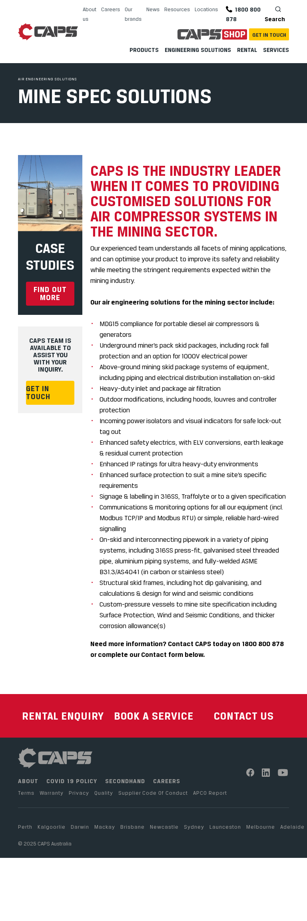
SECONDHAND (125, 781)
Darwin (80, 827)
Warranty (52, 793)
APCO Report (210, 793)
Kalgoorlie (52, 827)
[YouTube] (283, 772)
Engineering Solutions (198, 50)
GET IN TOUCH (38, 392)
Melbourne (260, 827)
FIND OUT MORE (50, 293)
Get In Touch (269, 35)
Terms (26, 793)
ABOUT (28, 781)
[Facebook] (250, 772)
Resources (177, 9)
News (152, 9)
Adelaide (292, 827)
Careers (110, 9)
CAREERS (166, 781)
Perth (25, 827)
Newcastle (164, 827)
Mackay (104, 827)
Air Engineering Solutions (47, 79)
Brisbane (132, 827)
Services (276, 50)
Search (275, 19)
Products (144, 50)
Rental (247, 50)
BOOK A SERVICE (153, 716)
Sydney (194, 827)
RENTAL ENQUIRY (63, 716)
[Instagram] (266, 772)
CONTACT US (244, 716)
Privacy (79, 793)
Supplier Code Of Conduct (153, 793)
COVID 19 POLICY (71, 781)
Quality (103, 793)
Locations (206, 9)
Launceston (225, 827)
